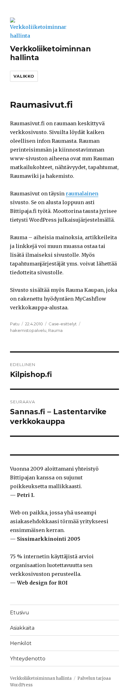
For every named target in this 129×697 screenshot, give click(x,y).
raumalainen (82, 193)
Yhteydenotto (27, 659)
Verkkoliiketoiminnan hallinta (41, 678)
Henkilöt (21, 643)
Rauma (55, 330)
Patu (14, 323)
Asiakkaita (22, 628)
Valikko (23, 76)
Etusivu (19, 613)
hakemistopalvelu (28, 330)
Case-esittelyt (63, 323)
